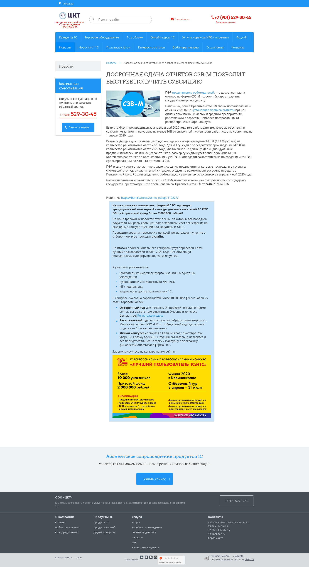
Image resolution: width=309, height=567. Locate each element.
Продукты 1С (103, 517)
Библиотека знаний (67, 527)
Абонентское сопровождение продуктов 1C (154, 456)
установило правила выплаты (214, 110)
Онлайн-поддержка (144, 532)
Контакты (215, 517)
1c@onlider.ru (216, 534)
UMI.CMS (249, 559)
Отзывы (60, 522)
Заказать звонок (226, 22)
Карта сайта (215, 538)
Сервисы (137, 537)
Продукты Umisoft (105, 527)
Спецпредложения (66, 532)
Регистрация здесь (150, 315)
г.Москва (67, 3)
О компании (64, 517)
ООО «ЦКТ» (63, 497)
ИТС (134, 542)
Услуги (137, 517)
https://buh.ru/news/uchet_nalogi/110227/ (149, 198)
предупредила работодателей (193, 92)
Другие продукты (104, 532)
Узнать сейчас (154, 479)
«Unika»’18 (238, 555)
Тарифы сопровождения (147, 527)
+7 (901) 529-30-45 (219, 529)
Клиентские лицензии (145, 547)
